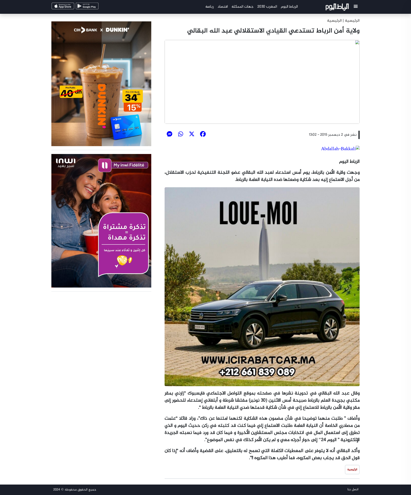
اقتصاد (223, 7)
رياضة (210, 7)
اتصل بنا (352, 489)
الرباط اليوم (289, 7)
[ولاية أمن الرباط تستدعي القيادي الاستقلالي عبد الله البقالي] (262, 82)
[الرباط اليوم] (338, 8)
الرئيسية (334, 21)
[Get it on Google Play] (95, 7)
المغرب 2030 (267, 7)
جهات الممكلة (243, 7)
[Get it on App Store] (71, 7)
